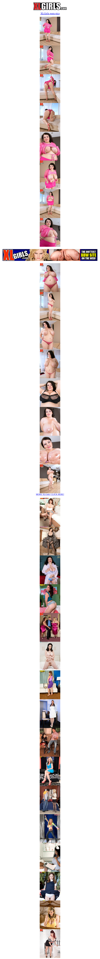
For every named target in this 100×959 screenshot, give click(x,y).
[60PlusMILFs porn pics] (50, 813)
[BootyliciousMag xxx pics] (50, 612)
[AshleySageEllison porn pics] (50, 928)
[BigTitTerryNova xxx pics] (50, 555)
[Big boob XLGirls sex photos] (50, 45)
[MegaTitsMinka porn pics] (50, 842)
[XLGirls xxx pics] (50, 583)
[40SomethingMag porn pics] (50, 785)
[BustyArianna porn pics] (50, 756)
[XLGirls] (50, 9)
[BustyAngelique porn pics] (50, 871)
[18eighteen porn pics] (50, 900)
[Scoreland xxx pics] (50, 670)
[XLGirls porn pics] (50, 957)
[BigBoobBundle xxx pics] (50, 526)
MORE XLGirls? (50, 494)
